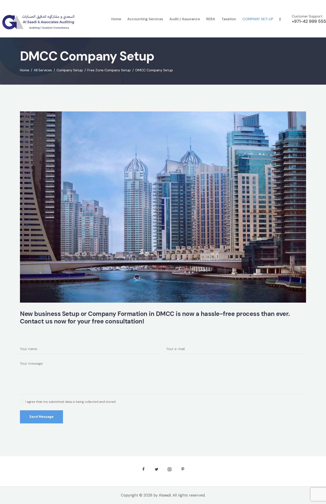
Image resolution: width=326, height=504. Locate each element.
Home (24, 70)
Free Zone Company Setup (109, 70)
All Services (43, 70)
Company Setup (70, 70)
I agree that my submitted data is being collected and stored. (71, 402)
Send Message (41, 416)
